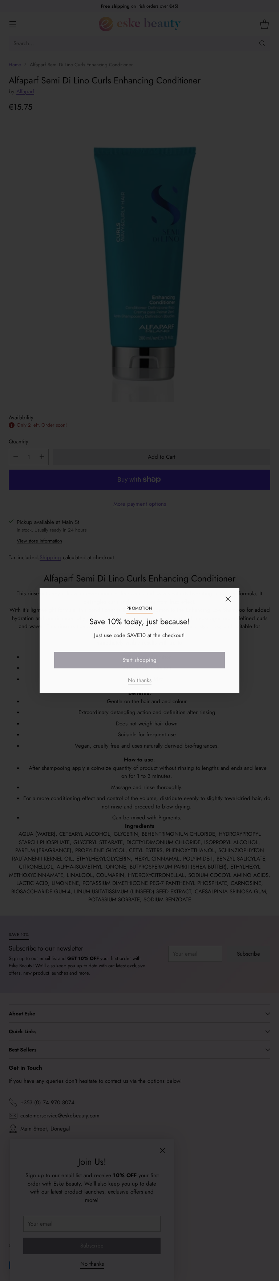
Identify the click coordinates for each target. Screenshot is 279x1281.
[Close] (228, 599)
